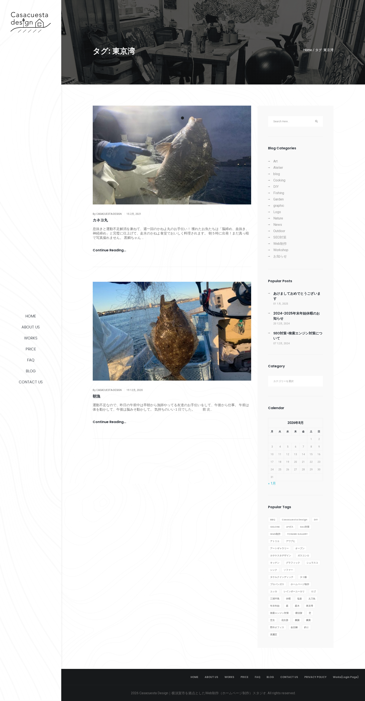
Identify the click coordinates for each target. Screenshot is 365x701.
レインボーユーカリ (294, 591)
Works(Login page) (346, 677)
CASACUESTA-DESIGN (109, 213)
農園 (297, 620)
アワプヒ (290, 541)
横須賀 (298, 613)
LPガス (289, 526)
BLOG (31, 371)
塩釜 (299, 598)
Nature (278, 218)
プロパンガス (277, 584)
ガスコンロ (303, 555)
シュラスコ (312, 562)
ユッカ (273, 591)
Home (307, 50)
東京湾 (309, 605)
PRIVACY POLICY (315, 677)
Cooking (279, 180)
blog (276, 174)
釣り (306, 627)
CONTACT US (31, 382)
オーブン (300, 548)
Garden (278, 199)
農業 (308, 620)
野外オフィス (277, 627)
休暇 (288, 598)
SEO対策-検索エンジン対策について (297, 336)
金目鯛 (294, 627)
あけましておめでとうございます (297, 296)
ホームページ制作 (300, 584)
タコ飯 (303, 577)
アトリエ (274, 541)
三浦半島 (274, 598)
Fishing (278, 193)
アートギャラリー (279, 548)
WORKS (30, 338)
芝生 (272, 620)
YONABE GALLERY (297, 534)
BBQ (272, 519)
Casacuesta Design (294, 519)
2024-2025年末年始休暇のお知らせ (296, 316)
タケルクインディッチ (281, 577)
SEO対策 (279, 237)
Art (275, 161)
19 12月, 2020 (135, 390)
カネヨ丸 (100, 220)
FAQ (30, 360)
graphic (278, 206)
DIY (276, 187)
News (277, 225)
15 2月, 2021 (134, 213)
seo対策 (304, 526)
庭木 (297, 605)
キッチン (274, 562)
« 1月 (272, 483)
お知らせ (280, 256)
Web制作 (280, 244)
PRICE (31, 349)
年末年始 (274, 605)
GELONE (275, 526)
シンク (273, 570)
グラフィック (293, 562)
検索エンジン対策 (279, 613)
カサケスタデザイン (280, 555)
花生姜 (284, 620)
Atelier (278, 168)
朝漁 (96, 396)
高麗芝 (273, 634)
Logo (277, 212)
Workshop (280, 250)
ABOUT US (31, 327)
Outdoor (279, 231)
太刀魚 (311, 598)
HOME (30, 316)
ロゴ (313, 591)
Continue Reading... (109, 250)
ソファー (288, 570)
